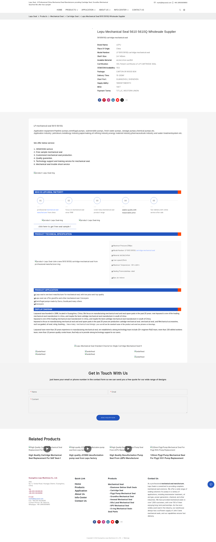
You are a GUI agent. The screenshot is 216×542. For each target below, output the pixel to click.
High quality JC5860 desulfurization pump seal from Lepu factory (86, 456)
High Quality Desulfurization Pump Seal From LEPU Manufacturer (126, 456)
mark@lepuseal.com (36, 499)
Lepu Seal (33, 16)
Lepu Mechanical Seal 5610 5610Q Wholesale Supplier (103, 16)
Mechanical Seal (57, 16)
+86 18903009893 (180, 2)
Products (43, 16)
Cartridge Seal (72, 16)
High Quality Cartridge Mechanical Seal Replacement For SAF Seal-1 (45, 456)
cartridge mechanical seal (145, 250)
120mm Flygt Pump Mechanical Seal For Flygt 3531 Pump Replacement (167, 456)
